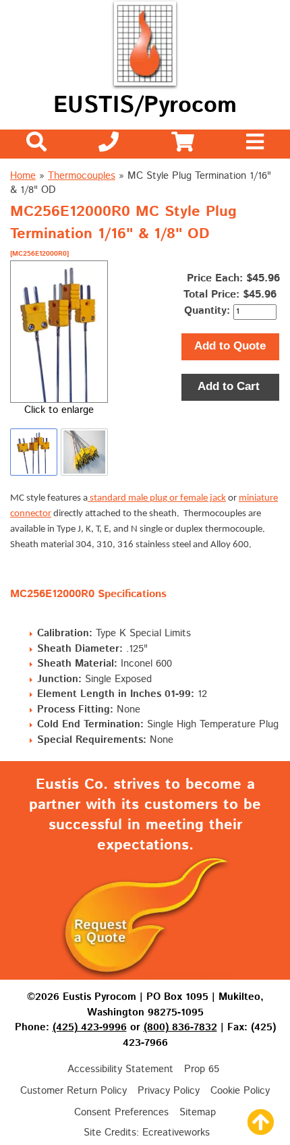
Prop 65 (201, 1069)
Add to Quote (230, 345)
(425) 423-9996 (90, 1027)
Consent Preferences (121, 1112)
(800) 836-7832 (180, 1027)
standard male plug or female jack (157, 498)
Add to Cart (230, 386)
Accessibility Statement (120, 1069)
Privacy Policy (169, 1091)
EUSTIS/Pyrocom (145, 105)
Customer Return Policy (73, 1091)
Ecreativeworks (176, 1132)
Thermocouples (81, 176)
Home (23, 176)
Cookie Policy (240, 1091)
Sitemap (197, 1112)
